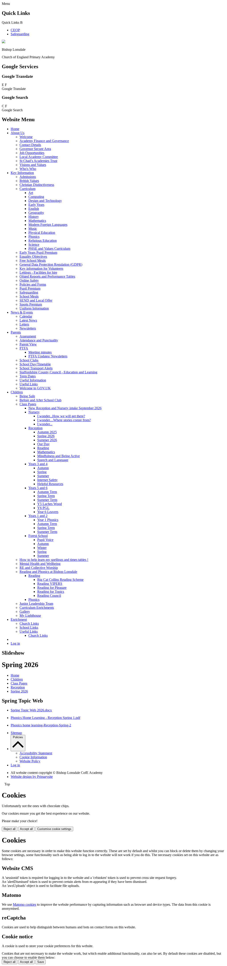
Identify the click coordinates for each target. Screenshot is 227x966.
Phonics (33, 236)
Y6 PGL (43, 508)
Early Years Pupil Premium (38, 252)
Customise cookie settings (54, 829)
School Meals (29, 296)
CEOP (15, 30)
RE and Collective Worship (39, 568)
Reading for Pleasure (52, 587)
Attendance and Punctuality (39, 340)
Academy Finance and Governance (44, 141)
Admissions (28, 177)
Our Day (43, 444)
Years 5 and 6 (37, 488)
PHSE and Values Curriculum (49, 248)
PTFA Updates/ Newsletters (47, 356)
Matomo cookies (24, 904)
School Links (29, 627)
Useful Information (33, 380)
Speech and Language (52, 460)
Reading (43, 448)
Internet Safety (47, 480)
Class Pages (28, 404)
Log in (15, 643)
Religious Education (42, 240)
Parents (16, 332)
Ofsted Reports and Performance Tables (47, 276)
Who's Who (28, 169)
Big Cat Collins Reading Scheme (60, 580)
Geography (36, 213)
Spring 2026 (46, 436)
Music (32, 228)
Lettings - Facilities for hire (38, 272)
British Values (29, 181)
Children (17, 392)
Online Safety (29, 280)
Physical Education (41, 232)
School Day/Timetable (35, 364)
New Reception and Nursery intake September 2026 (65, 408)
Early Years (36, 205)
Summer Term (47, 500)
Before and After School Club (40, 400)
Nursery (34, 412)
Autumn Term (47, 492)
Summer (43, 476)
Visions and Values (33, 165)
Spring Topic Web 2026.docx (31, 710)
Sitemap (16, 733)
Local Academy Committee (39, 157)
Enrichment (19, 619)
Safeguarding (20, 34)
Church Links (29, 623)
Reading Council (49, 595)
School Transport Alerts (36, 368)
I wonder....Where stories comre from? (64, 420)
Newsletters (28, 328)
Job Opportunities (32, 153)
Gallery (25, 611)
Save (40, 962)
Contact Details (30, 145)
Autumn (43, 468)
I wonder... (44, 424)
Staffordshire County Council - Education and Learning (58, 372)
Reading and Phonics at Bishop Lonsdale (48, 572)
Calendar (26, 316)
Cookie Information (33, 757)
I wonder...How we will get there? (61, 416)
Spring (42, 472)
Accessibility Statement (36, 753)
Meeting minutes (40, 352)
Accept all (26, 829)
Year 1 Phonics (47, 520)
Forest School (38, 536)
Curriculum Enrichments (37, 607)
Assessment (28, 336)
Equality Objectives (33, 256)
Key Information (22, 173)
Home (15, 129)
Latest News (28, 320)
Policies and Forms (33, 284)
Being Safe (27, 396)
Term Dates (28, 376)
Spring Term (46, 496)
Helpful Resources (50, 484)
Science (33, 244)
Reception (35, 428)
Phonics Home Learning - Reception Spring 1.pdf (45, 718)
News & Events (22, 312)
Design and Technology (45, 201)
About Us (17, 133)
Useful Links (29, 384)
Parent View (28, 344)
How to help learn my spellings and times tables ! (54, 560)
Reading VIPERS (49, 583)
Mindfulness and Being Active (58, 456)
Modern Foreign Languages (47, 224)
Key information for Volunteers (41, 268)
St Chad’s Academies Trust (38, 161)
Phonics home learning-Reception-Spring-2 (41, 725)
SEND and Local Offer (36, 300)
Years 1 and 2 (37, 516)
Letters (24, 324)
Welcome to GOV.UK (35, 388)
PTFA (24, 348)
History (33, 217)
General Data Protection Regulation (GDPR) (51, 264)
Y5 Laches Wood (49, 504)
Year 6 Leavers (47, 512)
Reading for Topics (50, 591)
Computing (36, 197)
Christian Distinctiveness (37, 185)
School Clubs (29, 360)
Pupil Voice (45, 540)
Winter (42, 548)
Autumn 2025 (47, 432)
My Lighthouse (30, 615)
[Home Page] (3, 42)
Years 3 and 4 (37, 464)
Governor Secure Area (35, 149)
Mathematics (37, 220)
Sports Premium (31, 304)
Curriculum (27, 189)
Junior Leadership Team (36, 603)
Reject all (10, 829)
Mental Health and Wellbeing (40, 564)
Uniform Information (34, 308)
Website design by (32, 777)
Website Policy (30, 761)
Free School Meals (33, 260)
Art (30, 193)
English (33, 209)
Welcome (26, 137)
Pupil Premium (30, 288)
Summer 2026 (47, 440)
